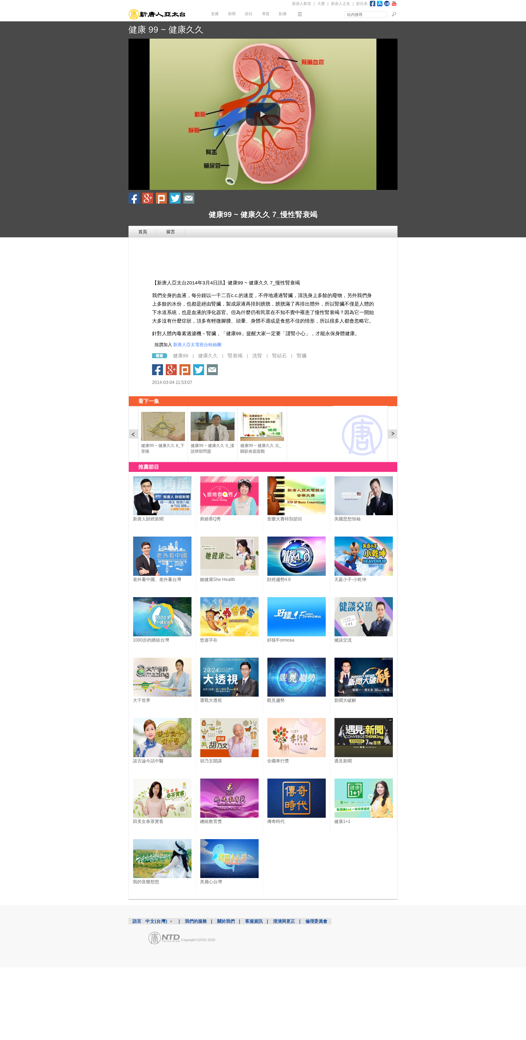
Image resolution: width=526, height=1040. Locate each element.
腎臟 (302, 355)
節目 (249, 14)
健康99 (180, 355)
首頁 (142, 231)
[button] (263, 114)
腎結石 (279, 355)
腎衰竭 (235, 355)
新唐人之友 (340, 3)
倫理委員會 (316, 921)
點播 (283, 14)
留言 (170, 231)
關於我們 (226, 921)
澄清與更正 (284, 921)
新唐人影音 (301, 3)
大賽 (321, 3)
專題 (266, 14)
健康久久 (208, 355)
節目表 (362, 3)
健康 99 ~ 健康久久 (166, 30)
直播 (215, 14)
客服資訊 (254, 921)
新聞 (232, 14)
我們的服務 (196, 921)
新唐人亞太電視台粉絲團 (197, 344)
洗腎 (257, 355)
